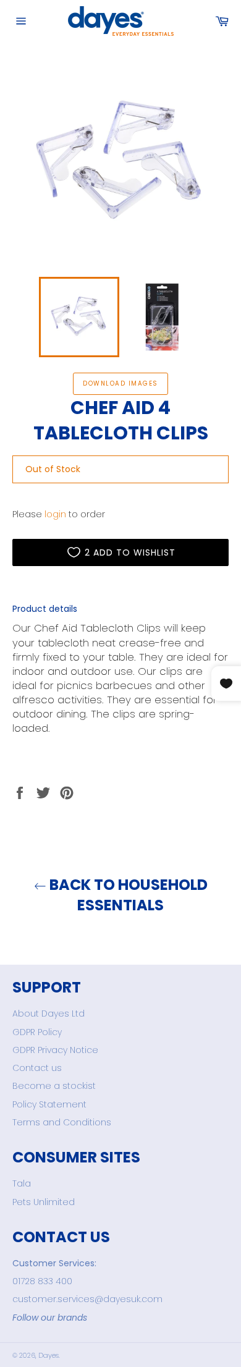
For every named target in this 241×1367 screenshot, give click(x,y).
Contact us (37, 1068)
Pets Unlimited (43, 1202)
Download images (120, 383)
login (55, 514)
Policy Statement (49, 1104)
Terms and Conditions (61, 1122)
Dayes (48, 1355)
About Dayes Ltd (48, 1013)
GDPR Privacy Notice (55, 1050)
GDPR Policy (37, 1032)
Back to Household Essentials (127, 894)
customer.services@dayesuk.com (87, 1299)
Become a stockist (54, 1086)
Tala (21, 1183)
